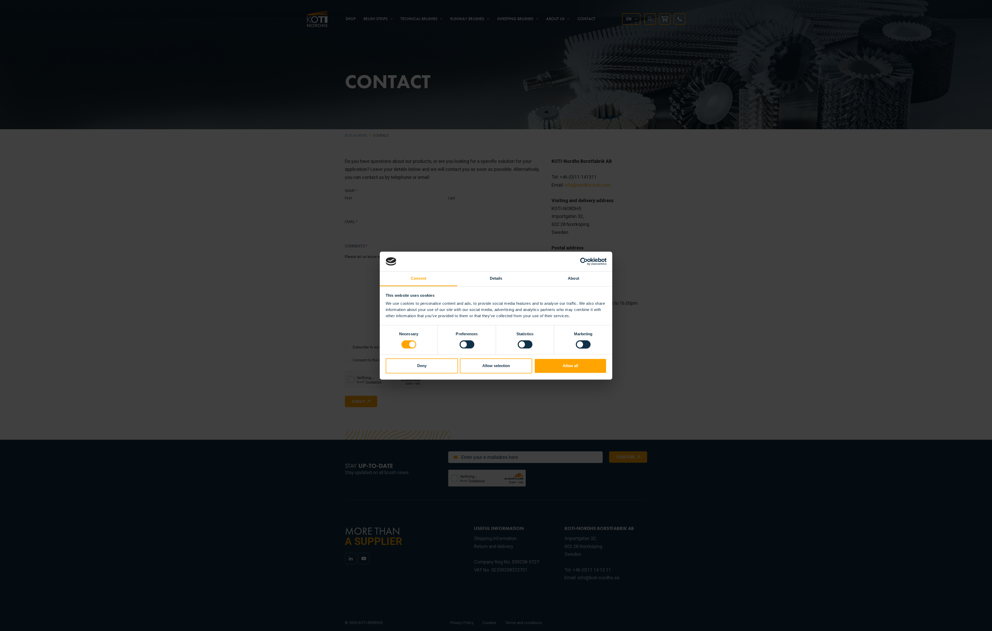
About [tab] (573, 278)
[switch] (467, 344)
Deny (422, 366)
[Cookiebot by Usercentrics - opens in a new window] (584, 261)
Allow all (570, 366)
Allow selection (496, 366)
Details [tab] (496, 278)
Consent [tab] (418, 278)
